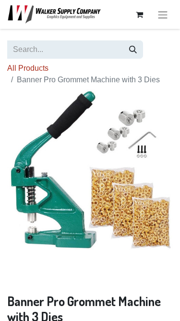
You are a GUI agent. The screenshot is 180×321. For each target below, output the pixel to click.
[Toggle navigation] (163, 14)
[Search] (133, 49)
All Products (27, 68)
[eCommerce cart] (139, 14)
